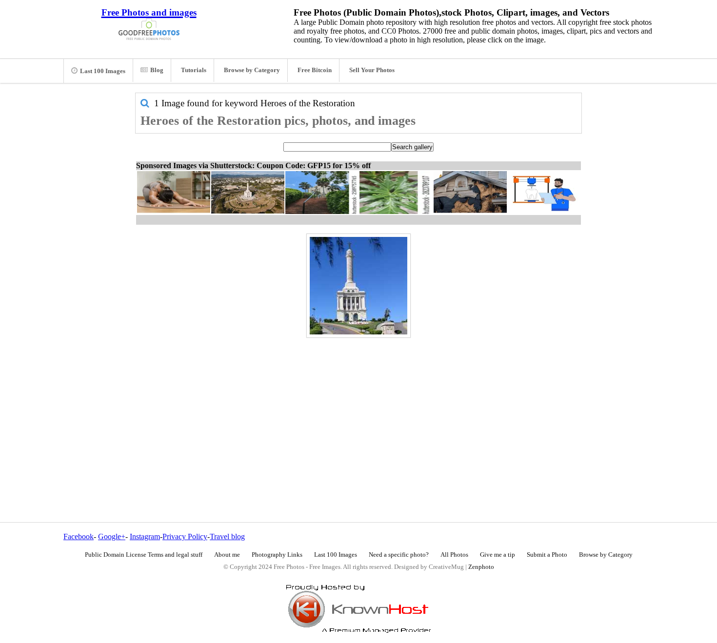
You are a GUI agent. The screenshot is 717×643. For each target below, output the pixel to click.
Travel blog (227, 536)
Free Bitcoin (315, 70)
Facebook (78, 536)
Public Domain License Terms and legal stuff (143, 554)
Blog (156, 70)
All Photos (454, 554)
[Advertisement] (358, 409)
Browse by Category (252, 70)
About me (227, 554)
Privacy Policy (184, 536)
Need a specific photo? (399, 554)
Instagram (145, 536)
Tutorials (193, 70)
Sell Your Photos (372, 70)
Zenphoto (481, 567)
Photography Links (277, 554)
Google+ (111, 536)
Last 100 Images (102, 71)
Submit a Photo (547, 554)
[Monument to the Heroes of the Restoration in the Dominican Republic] (358, 286)
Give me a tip (497, 554)
